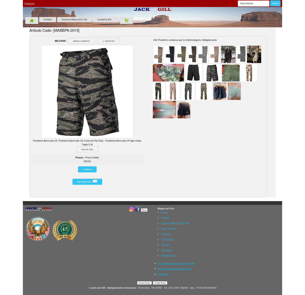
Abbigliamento (81, 41)
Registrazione (168, 255)
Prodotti (48, 19)
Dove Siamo (167, 239)
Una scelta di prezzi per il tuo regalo (176, 263)
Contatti (165, 244)
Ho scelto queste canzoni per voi (174, 268)
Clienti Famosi (168, 228)
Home (164, 212)
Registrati (29, 3)
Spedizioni (166, 250)
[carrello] (126, 20)
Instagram (163, 274)
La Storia (165, 233)
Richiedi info (84, 182)
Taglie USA (87, 149)
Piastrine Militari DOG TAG (74, 19)
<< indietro (108, 41)
